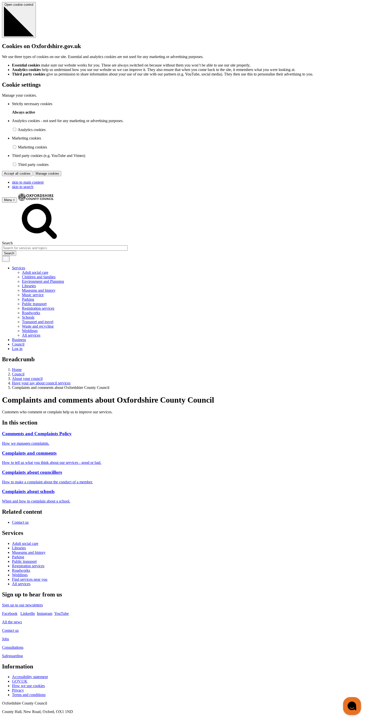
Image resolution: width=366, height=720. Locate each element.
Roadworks (31, 313)
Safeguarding (12, 656)
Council (18, 344)
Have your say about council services (41, 383)
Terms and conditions (29, 695)
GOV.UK (19, 681)
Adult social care (35, 272)
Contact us (20, 522)
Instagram (44, 613)
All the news (12, 622)
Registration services (38, 308)
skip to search (22, 187)
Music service (33, 295)
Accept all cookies (17, 173)
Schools (28, 317)
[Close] (6, 259)
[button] (352, 706)
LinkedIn (27, 613)
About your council (27, 378)
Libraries (29, 286)
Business (19, 340)
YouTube (61, 613)
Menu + (9, 200)
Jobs (5, 639)
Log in (17, 349)
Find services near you (29, 579)
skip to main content (28, 182)
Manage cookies (47, 173)
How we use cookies (28, 686)
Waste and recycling (38, 326)
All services (31, 335)
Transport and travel (37, 322)
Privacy (18, 690)
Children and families (39, 277)
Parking (28, 299)
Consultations (12, 647)
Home (17, 369)
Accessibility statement (30, 677)
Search (7, 243)
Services (18, 268)
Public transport (34, 304)
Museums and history (39, 290)
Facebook (9, 613)
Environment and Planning (43, 281)
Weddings (30, 331)
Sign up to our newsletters (22, 605)
